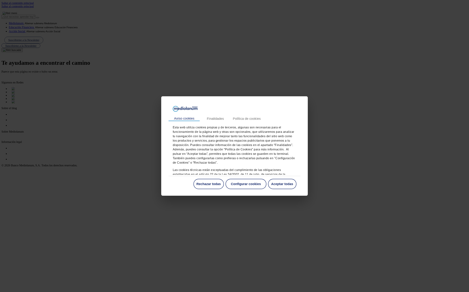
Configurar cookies (246, 184)
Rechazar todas (208, 184)
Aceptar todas (282, 184)
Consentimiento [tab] (184, 118)
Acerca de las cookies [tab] (246, 118)
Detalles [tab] (215, 118)
